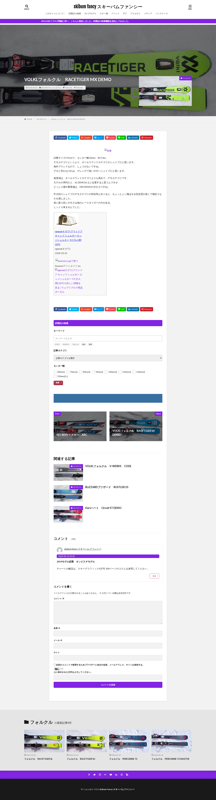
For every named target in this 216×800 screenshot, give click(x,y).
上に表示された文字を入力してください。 (73, 672)
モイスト (66, 344)
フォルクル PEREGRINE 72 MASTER (170, 758)
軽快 (83, 344)
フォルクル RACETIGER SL (38, 758)
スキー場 (104, 13)
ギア (125, 13)
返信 (154, 576)
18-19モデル (46, 88)
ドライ (57, 344)
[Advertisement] (108, 45)
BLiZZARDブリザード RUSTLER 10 (106, 487)
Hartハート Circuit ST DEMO (103, 507)
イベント (115, 13)
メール (58, 640)
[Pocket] (110, 138)
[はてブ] (98, 138)
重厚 (90, 344)
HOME (29, 119)
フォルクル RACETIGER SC (81, 758)
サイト (57, 652)
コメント (59, 598)
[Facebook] (60, 138)
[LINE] (121, 138)
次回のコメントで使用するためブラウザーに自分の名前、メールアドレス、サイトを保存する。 (100, 665)
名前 (57, 628)
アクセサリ (135, 13)
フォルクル (56, 88)
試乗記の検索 (75, 13)
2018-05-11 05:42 (66, 556)
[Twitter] (73, 138)
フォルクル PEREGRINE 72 (123, 758)
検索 (57, 382)
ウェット (76, 344)
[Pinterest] (146, 138)
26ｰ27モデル (90, 13)
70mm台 (68, 88)
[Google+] (86, 138)
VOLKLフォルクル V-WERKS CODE (108, 466)
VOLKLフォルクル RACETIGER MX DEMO (68, 119)
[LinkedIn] (133, 138)
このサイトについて (54, 13)
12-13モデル (77, 466)
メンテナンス (162, 13)
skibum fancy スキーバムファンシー (108, 6)
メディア (148, 13)
